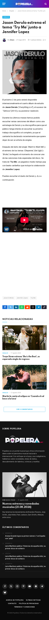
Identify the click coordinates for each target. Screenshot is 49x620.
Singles (6, 17)
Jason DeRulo (9, 298)
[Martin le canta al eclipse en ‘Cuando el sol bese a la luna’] (24, 377)
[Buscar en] (45, 4)
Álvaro (12, 40)
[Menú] (3, 4)
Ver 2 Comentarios (24, 409)
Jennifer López (22, 298)
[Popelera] (24, 4)
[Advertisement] (24, 264)
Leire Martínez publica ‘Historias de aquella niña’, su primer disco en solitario (25, 547)
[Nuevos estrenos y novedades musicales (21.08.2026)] (24, 484)
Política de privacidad (29, 603)
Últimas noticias (33, 600)
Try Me (33, 298)
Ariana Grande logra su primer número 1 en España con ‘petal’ (25, 537)
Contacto (12, 603)
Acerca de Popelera (15, 600)
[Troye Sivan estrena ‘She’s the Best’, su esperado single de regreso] (24, 337)
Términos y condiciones (24, 607)
